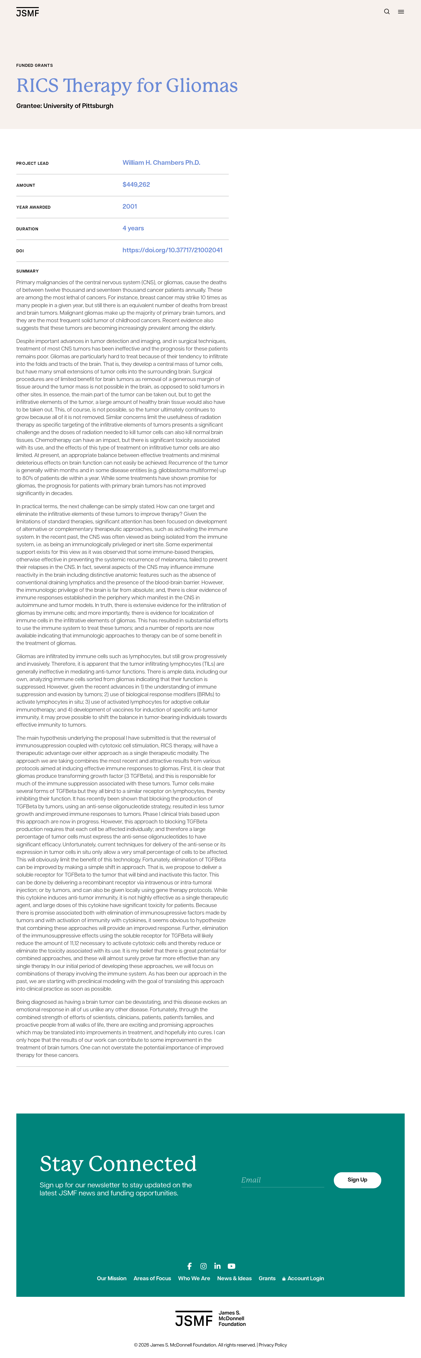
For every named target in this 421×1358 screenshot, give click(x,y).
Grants (267, 1279)
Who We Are (194, 1279)
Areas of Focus (152, 1279)
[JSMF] (27, 11)
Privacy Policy (273, 1345)
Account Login (305, 1279)
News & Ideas (234, 1279)
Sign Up (357, 1180)
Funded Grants (34, 66)
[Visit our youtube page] (231, 1266)
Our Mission (111, 1279)
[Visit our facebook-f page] (189, 1266)
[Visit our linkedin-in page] (217, 1266)
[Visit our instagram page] (203, 1266)
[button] (387, 12)
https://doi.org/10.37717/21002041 (172, 250)
